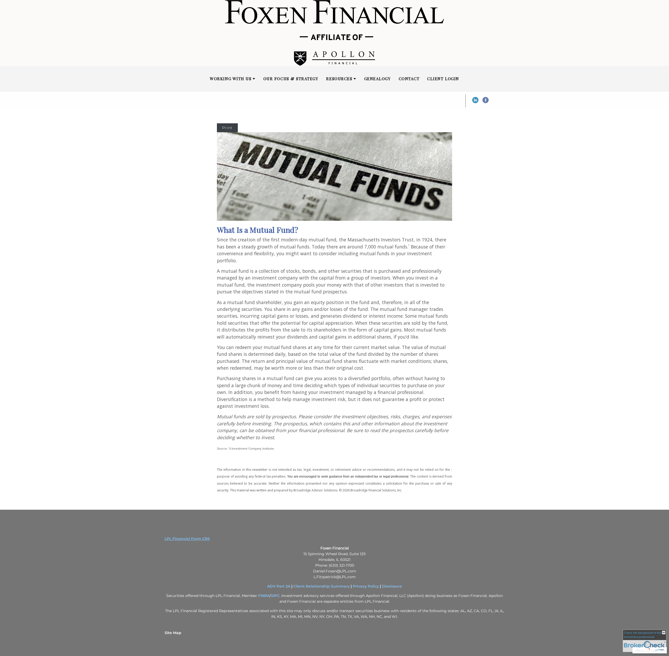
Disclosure (392, 586)
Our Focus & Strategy (291, 78)
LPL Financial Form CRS (187, 538)
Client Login (443, 78)
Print (227, 127)
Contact (409, 78)
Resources (339, 78)
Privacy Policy (366, 586)
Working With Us (230, 78)
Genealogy (377, 78)
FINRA (264, 595)
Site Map (173, 632)
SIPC (275, 595)
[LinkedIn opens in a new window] (475, 102)
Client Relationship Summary (321, 586)
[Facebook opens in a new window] (485, 102)
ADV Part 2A (278, 586)
